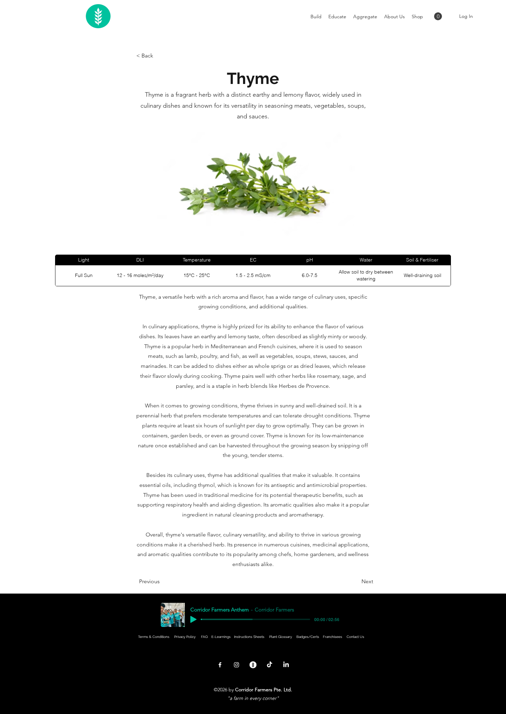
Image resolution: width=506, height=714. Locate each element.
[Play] (193, 619)
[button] (438, 16)
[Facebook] (220, 664)
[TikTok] (269, 664)
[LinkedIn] (286, 664)
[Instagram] (236, 664)
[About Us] (253, 664)
